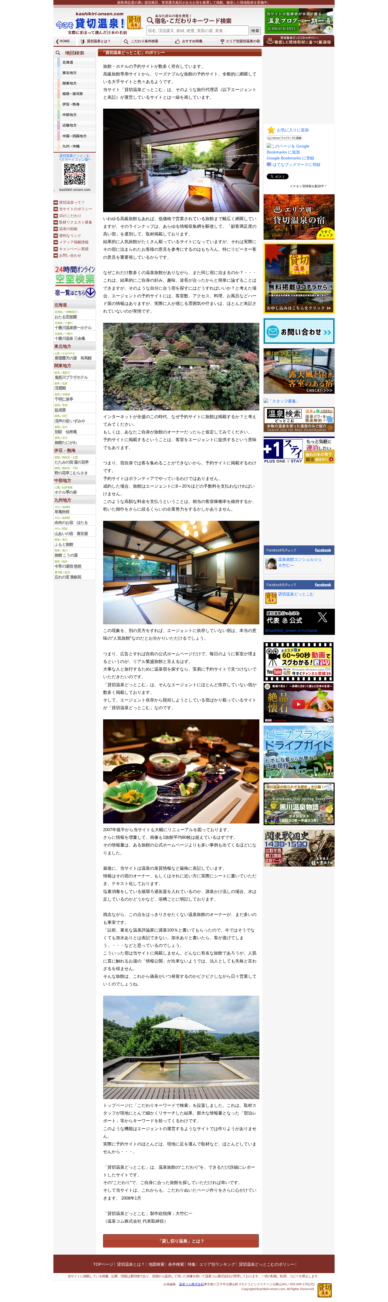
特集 (192, 1264)
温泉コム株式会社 (191, 1284)
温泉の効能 (68, 229)
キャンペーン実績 (74, 249)
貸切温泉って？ (72, 202)
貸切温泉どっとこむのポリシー (267, 1264)
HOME (65, 41)
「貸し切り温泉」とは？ (181, 1240)
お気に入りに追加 (293, 130)
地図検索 (156, 1264)
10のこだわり (70, 216)
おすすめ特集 (192, 41)
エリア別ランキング (217, 1264)
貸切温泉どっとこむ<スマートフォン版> (74, 157)
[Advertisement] (299, 83)
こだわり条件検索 (144, 41)
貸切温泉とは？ (99, 41)
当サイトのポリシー (75, 209)
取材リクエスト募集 (75, 222)
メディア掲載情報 (74, 242)
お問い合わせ (70, 255)
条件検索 (176, 1264)
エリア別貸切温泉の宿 (243, 41)
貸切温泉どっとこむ (296, 594)
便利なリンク (70, 235)
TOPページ (103, 1264)
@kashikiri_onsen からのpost (291, 630)
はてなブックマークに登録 (296, 164)
